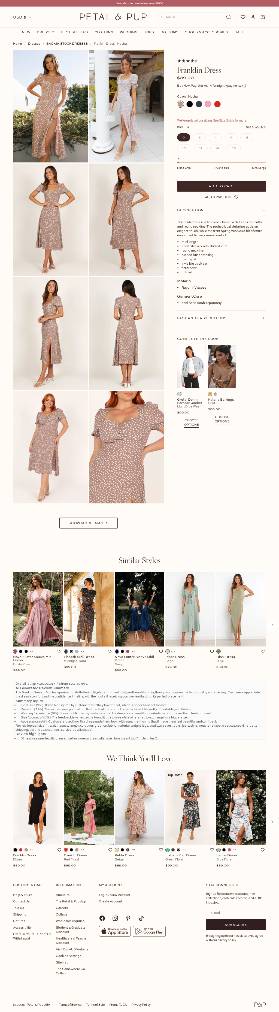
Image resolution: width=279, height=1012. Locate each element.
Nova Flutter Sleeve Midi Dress (32, 663)
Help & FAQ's (22, 895)
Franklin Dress (24, 860)
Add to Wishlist (219, 197)
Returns (19, 921)
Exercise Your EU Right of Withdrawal (32, 936)
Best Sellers (74, 32)
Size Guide (256, 127)
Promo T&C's (118, 1004)
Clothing (104, 32)
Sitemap (62, 962)
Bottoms (169, 32)
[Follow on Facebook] (102, 918)
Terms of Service (70, 1004)
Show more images (88, 523)
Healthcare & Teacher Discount (72, 940)
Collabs (61, 914)
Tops (149, 32)
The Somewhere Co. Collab (71, 971)
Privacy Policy (140, 1004)
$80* (159, 3)
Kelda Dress (125, 860)
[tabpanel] (139, 625)
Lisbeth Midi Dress (79, 662)
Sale (239, 32)
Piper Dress (175, 662)
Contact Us (21, 901)
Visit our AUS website (72, 949)
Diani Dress (225, 662)
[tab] (139, 560)
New (26, 32)
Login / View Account (114, 895)
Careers (62, 908)
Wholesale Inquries (70, 921)
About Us (62, 895)
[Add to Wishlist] (59, 651)
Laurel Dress (226, 860)
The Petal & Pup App (71, 901)
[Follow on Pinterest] (128, 918)
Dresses (45, 32)
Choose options (191, 422)
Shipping (19, 914)
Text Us (18, 908)
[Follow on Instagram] (115, 918)
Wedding (129, 32)
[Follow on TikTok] (141, 918)
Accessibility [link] (22, 927)
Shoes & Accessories (206, 32)
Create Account (110, 901)
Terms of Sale (95, 1004)
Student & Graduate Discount (71, 929)
